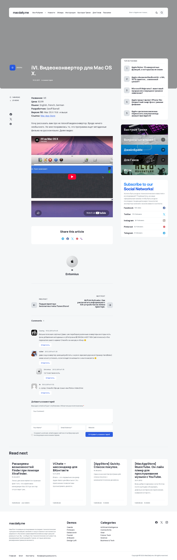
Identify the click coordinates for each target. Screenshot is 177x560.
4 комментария (47, 80)
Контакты (30, 556)
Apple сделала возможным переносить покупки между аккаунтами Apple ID (145, 113)
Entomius (72, 274)
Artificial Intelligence (109, 527)
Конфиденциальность (46, 556)
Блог (21, 556)
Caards (70, 527)
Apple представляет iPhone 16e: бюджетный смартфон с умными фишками (147, 102)
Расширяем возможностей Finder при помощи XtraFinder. (25, 468)
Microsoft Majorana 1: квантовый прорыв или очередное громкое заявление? (147, 90)
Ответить (45, 345)
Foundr (70, 535)
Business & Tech (107, 540)
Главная (12, 556)
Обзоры (19, 68)
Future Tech (106, 535)
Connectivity (106, 530)
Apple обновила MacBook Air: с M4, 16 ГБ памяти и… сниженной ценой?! (148, 79)
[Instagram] (167, 522)
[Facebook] (156, 522)
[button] (156, 12)
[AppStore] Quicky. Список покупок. (107, 465)
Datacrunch (72, 532)
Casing (41, 331)
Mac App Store (48, 115)
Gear (103, 532)
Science (104, 538)
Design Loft (71, 540)
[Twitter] (161, 522)
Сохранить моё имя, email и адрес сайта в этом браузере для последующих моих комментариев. (56, 434)
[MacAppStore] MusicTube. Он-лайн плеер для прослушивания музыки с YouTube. (149, 470)
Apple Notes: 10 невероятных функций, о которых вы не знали (147, 68)
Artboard (70, 538)
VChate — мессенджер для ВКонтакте (65, 467)
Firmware (71, 530)
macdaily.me (21, 12)
